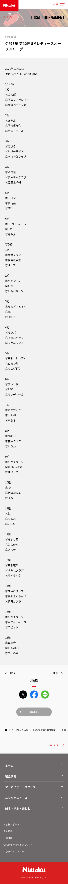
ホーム (9, 765)
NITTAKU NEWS (20, 729)
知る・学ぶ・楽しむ (17, 808)
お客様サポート (11, 824)
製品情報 (10, 776)
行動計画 (8, 838)
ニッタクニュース (16, 798)
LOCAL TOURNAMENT (44, 729)
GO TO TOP (54, 745)
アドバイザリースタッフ (20, 787)
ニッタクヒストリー (13, 851)
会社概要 (8, 831)
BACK (9, 17)
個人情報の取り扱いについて (18, 844)
